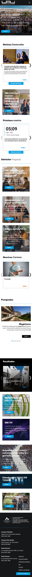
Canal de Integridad (23, 559)
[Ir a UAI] (6, 3)
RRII (20, 564)
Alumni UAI (21, 556)
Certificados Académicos (24, 561)
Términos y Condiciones (24, 570)
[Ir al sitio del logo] (15, 3)
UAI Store (21, 567)
